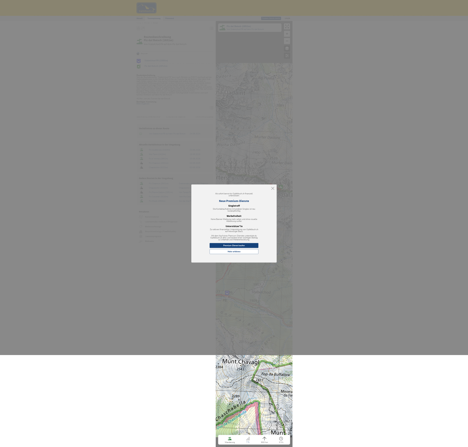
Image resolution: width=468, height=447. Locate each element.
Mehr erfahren (234, 252)
